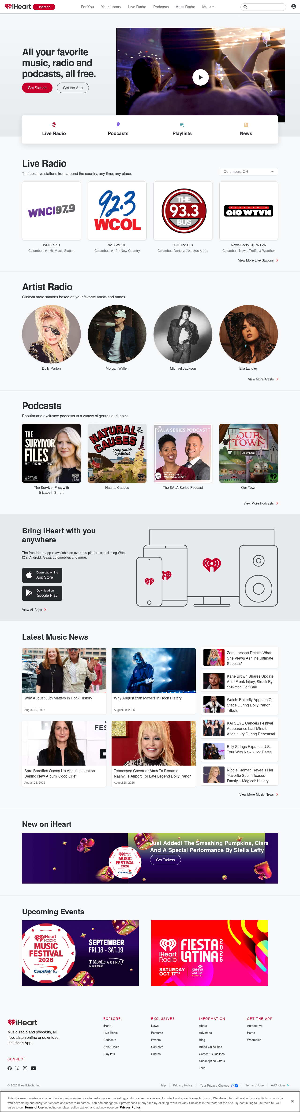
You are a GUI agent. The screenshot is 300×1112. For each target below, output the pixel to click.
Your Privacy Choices (214, 1085)
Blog (202, 1039)
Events (156, 1039)
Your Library (111, 6)
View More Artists (261, 379)
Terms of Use (254, 1085)
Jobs (202, 1068)
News (155, 1025)
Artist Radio (185, 6)
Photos (156, 1053)
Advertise (205, 1032)
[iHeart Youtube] (33, 1068)
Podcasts (161, 6)
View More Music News (256, 794)
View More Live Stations (256, 260)
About (203, 1025)
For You (87, 6)
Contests (157, 1046)
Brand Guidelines (210, 1046)
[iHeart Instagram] (25, 1068)
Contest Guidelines (212, 1053)
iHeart (107, 1025)
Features (157, 1032)
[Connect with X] (17, 1068)
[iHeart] (18, 6)
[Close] (292, 1101)
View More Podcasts (259, 503)
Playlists (109, 1053)
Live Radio (137, 6)
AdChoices (278, 1085)
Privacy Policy (183, 1085)
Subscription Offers (212, 1061)
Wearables (254, 1039)
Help (163, 1085)
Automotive (254, 1025)
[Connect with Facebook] (10, 1068)
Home (251, 1032)
